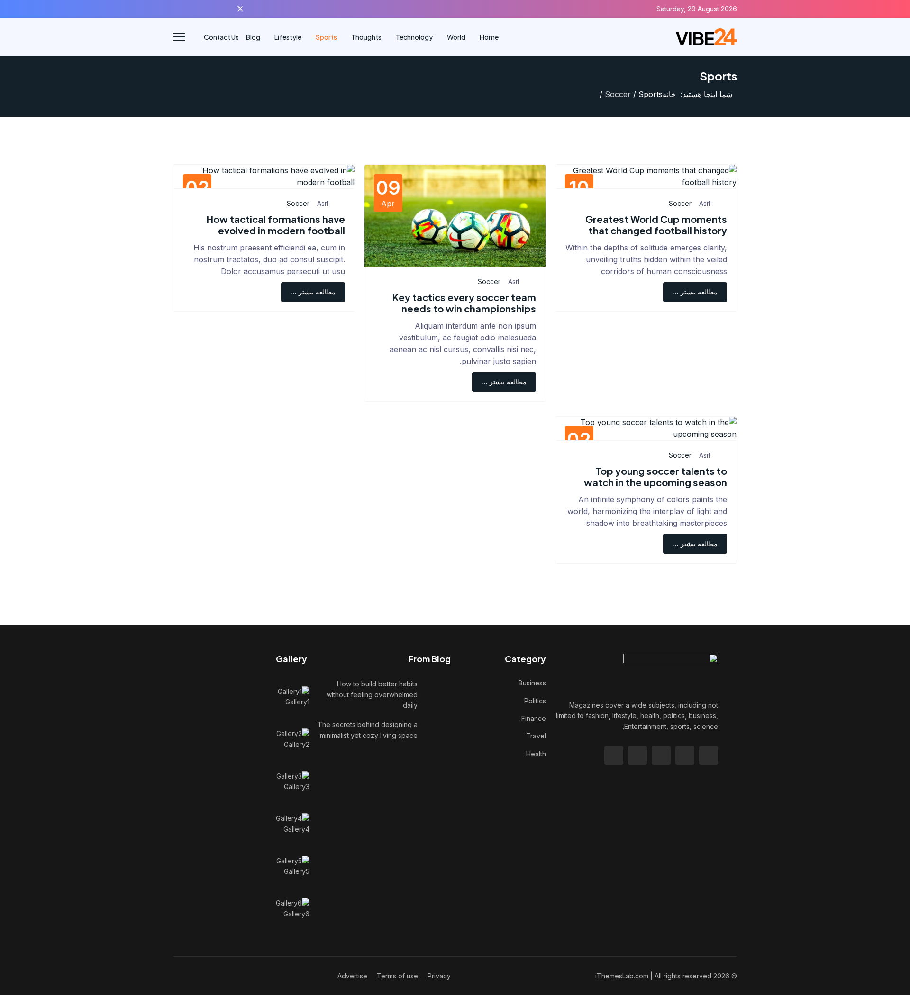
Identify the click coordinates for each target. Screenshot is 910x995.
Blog (253, 37)
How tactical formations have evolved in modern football (276, 224)
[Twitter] (240, 9)
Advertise (352, 976)
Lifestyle (287, 37)
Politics (535, 701)
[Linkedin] (195, 9)
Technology (414, 37)
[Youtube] (210, 9)
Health (536, 754)
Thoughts (366, 37)
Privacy (439, 976)
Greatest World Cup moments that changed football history (656, 224)
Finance (533, 718)
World (456, 37)
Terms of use (397, 976)
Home (489, 37)
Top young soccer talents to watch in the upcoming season (655, 476)
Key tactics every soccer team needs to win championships (464, 302)
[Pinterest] (225, 9)
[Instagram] (180, 9)
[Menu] (179, 37)
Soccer (680, 203)
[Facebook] (255, 9)
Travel (536, 736)
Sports (326, 37)
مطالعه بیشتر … (695, 292)
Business (532, 683)
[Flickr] (175, 9)
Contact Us (221, 37)
